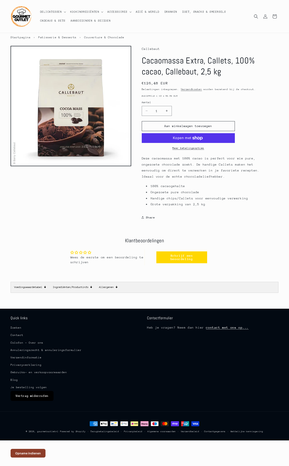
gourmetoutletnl (48, 431)
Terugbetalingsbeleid (105, 431)
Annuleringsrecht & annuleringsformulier (46, 349)
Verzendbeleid (190, 431)
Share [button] (150, 217)
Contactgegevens (215, 431)
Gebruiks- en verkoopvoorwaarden (39, 372)
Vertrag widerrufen (32, 395)
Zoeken (16, 327)
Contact (17, 335)
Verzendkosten (191, 89)
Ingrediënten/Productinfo (72, 287)
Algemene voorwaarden (161, 431)
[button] (53, 11)
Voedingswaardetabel (30, 287)
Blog (14, 379)
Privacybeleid (133, 431)
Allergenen (108, 287)
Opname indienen (28, 453)
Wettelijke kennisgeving (247, 431)
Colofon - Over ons (27, 342)
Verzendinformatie (26, 357)
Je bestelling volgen (29, 387)
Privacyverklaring (26, 364)
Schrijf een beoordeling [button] (182, 257)
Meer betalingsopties (188, 148)
